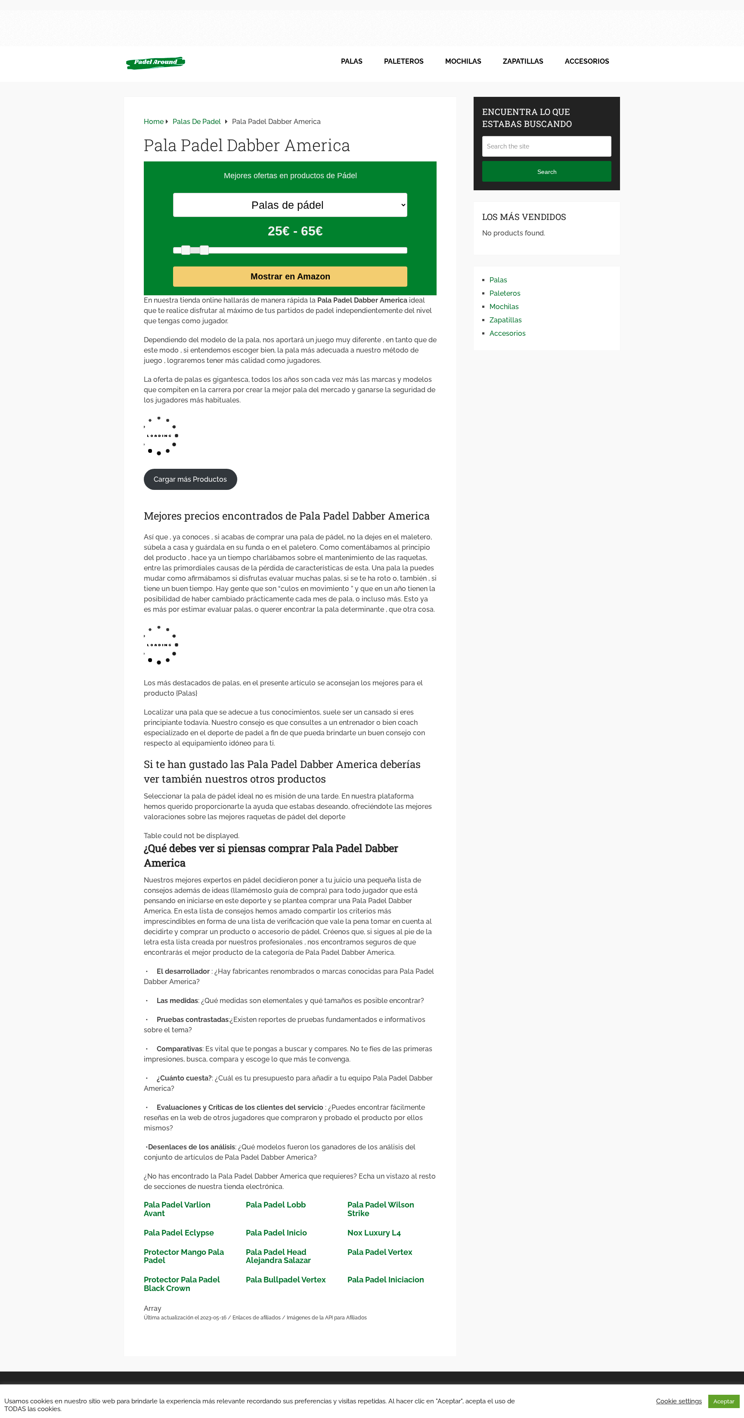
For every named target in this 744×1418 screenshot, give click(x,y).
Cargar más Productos (190, 479)
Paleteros (404, 61)
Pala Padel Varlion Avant (177, 1209)
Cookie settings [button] (679, 1401)
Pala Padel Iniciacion (385, 1279)
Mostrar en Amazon (290, 276)
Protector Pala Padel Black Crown (182, 1284)
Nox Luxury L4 (374, 1232)
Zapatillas (523, 61)
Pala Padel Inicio (276, 1232)
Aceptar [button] (724, 1401)
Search (547, 171)
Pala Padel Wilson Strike (380, 1209)
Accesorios (587, 61)
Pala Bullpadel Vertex (286, 1279)
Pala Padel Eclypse (179, 1232)
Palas (352, 61)
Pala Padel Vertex (379, 1252)
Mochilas (463, 61)
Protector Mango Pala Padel (184, 1256)
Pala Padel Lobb (276, 1204)
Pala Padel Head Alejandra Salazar (278, 1256)
